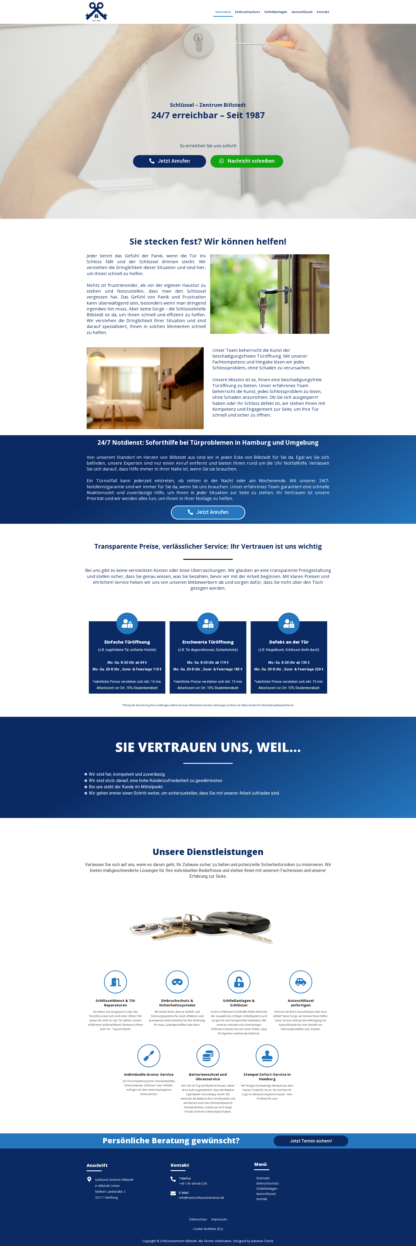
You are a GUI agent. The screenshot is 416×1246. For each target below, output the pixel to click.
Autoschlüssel (302, 12)
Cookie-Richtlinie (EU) (208, 1229)
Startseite (223, 12)
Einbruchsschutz (247, 12)
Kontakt (323, 12)
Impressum (219, 1219)
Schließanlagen (275, 12)
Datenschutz (198, 1219)
